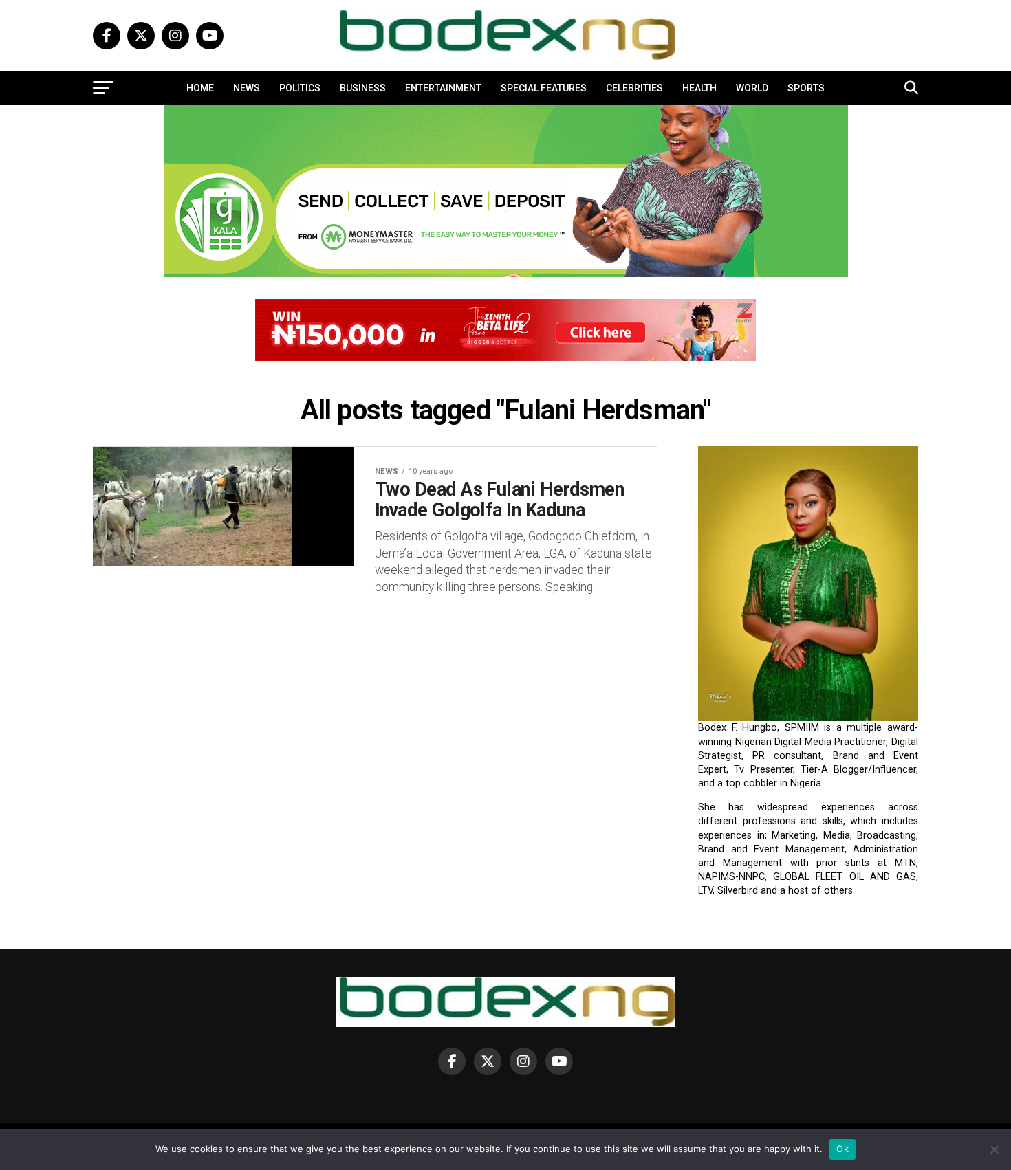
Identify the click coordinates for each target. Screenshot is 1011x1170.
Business (363, 87)
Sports (806, 87)
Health (699, 87)
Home (200, 87)
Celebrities (634, 87)
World (752, 87)
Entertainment (443, 87)
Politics (299, 87)
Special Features (544, 87)
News (246, 87)
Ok (842, 1148)
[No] (994, 1149)
